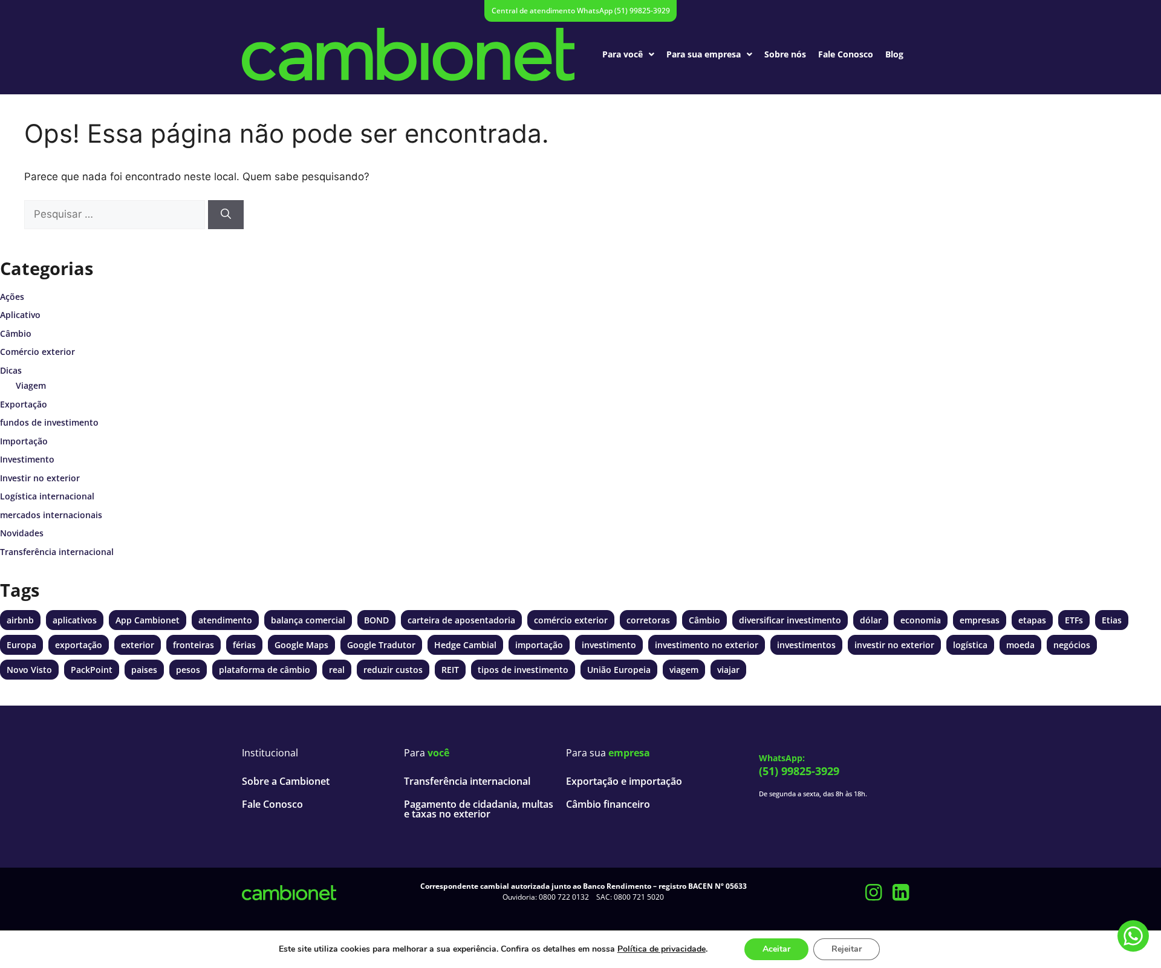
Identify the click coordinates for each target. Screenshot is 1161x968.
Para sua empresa (703, 54)
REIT (450, 669)
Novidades (22, 533)
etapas (1032, 620)
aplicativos (75, 620)
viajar (728, 669)
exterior (137, 645)
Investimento (27, 459)
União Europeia (619, 669)
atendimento (225, 620)
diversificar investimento (790, 620)
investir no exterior (894, 645)
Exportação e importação (624, 781)
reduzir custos (393, 669)
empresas (980, 620)
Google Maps (301, 645)
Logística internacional (47, 496)
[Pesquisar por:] (114, 214)
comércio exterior (571, 620)
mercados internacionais (51, 515)
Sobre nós (785, 54)
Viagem (31, 385)
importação (539, 645)
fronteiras (193, 645)
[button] (628, 54)
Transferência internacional (57, 551)
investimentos (806, 645)
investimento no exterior (706, 645)
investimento (609, 645)
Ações (12, 296)
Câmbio (15, 333)
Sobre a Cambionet (286, 781)
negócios (1071, 645)
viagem (683, 669)
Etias (1112, 620)
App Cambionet (147, 620)
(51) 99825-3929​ (799, 771)
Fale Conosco (845, 54)
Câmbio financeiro (608, 804)
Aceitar (776, 949)
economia (920, 620)
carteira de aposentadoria (461, 620)
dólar (871, 620)
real (337, 669)
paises (144, 669)
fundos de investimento (49, 422)
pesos (188, 669)
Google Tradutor (381, 645)
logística (970, 645)
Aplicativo (20, 314)
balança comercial (308, 620)
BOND (376, 620)
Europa (21, 645)
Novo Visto (29, 669)
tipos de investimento (523, 669)
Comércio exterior (37, 351)
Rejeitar (846, 949)
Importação (24, 441)
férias (244, 645)
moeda (1020, 645)
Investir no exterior (40, 478)
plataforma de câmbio (264, 669)
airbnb (20, 620)
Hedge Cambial (465, 645)
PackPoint (91, 669)
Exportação (23, 404)
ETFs (1074, 620)
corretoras (648, 620)
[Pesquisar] (226, 214)
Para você (622, 54)
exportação (78, 645)
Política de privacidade (661, 949)
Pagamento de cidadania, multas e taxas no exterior (478, 808)
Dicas (11, 370)
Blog (894, 54)
